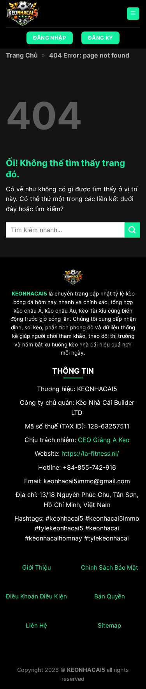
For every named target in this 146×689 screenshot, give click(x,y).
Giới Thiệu (36, 567)
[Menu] (133, 13)
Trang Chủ (22, 55)
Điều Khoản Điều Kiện (36, 596)
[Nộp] (132, 230)
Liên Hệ (36, 625)
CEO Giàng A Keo (104, 440)
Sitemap (109, 625)
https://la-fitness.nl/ (90, 453)
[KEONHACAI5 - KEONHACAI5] (45, 13)
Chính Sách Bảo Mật (109, 567)
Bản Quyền (109, 596)
